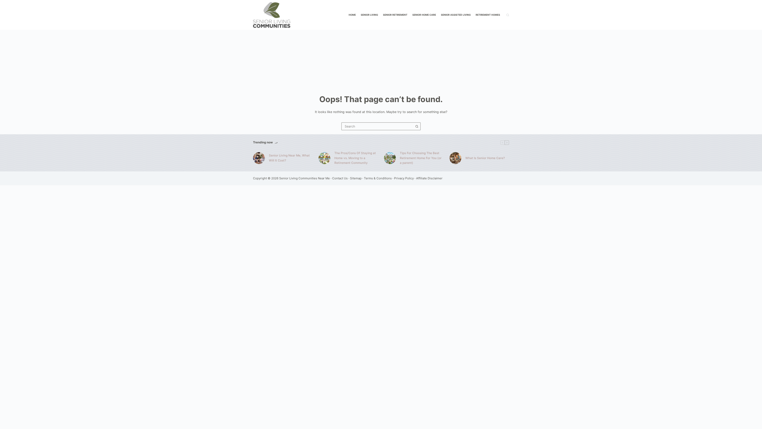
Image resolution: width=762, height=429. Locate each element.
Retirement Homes (488, 14)
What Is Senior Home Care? (485, 158)
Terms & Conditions (378, 178)
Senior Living (369, 14)
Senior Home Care (424, 14)
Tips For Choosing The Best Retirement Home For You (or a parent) (421, 158)
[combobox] (377, 126)
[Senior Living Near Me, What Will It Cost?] (259, 158)
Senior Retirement (395, 14)
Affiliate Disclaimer (429, 178)
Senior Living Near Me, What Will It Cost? (289, 158)
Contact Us (340, 178)
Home (352, 14)
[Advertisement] (381, 59)
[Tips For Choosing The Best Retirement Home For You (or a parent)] (390, 158)
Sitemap (356, 178)
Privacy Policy (404, 178)
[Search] (507, 15)
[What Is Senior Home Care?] (455, 158)
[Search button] (416, 126)
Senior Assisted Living (456, 14)
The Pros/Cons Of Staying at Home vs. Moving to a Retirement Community (355, 158)
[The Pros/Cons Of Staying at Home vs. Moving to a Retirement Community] (324, 158)
